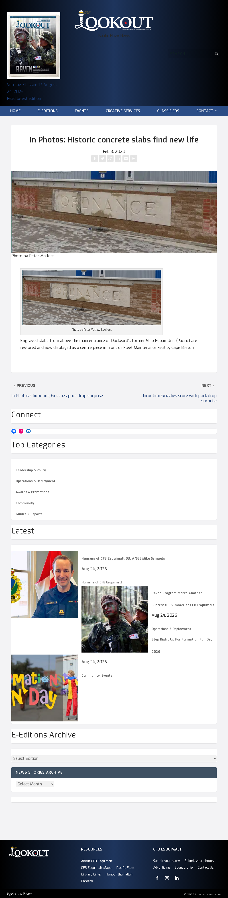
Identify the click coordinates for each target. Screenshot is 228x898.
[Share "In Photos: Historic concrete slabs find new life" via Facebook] (95, 158)
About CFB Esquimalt (96, 861)
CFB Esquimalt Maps (96, 868)
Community (25, 503)
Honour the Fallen (119, 875)
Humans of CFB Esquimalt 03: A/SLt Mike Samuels (123, 558)
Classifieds (168, 111)
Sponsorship (184, 868)
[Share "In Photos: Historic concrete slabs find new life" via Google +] (111, 158)
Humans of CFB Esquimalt (101, 582)
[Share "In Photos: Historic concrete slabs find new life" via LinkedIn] (118, 158)
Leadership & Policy (31, 470)
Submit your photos (199, 861)
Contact (204, 111)
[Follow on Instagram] (167, 878)
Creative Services (123, 111)
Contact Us (206, 868)
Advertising (161, 868)
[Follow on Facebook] (157, 878)
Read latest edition (24, 98)
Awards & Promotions (32, 492)
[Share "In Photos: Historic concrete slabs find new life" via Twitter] (103, 158)
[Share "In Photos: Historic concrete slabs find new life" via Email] (126, 158)
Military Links (91, 875)
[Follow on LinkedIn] (177, 878)
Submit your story (166, 861)
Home (15, 111)
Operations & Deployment (35, 481)
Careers (87, 881)
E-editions (48, 111)
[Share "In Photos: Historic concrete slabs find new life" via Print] (133, 158)
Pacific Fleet (125, 868)
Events (82, 111)
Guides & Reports (29, 514)
